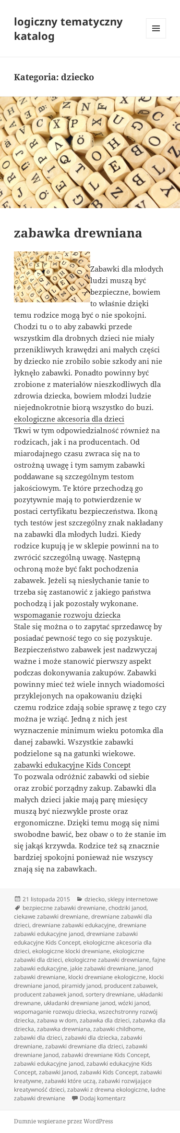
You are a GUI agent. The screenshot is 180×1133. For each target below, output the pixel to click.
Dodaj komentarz (103, 1098)
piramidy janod (81, 986)
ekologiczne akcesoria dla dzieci (69, 418)
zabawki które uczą (70, 1081)
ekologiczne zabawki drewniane (107, 960)
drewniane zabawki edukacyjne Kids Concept (76, 938)
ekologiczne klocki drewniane (71, 951)
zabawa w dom (57, 1020)
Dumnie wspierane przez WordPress (63, 1121)
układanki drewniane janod (79, 1003)
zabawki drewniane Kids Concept (105, 1055)
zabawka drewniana (78, 232)
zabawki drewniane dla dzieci (84, 1046)
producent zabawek (130, 986)
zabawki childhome (118, 1029)
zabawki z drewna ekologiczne (107, 1089)
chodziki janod (127, 908)
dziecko (94, 899)
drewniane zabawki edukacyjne (73, 925)
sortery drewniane (109, 994)
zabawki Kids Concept (108, 1072)
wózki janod (133, 1003)
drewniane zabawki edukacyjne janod (80, 929)
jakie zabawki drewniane (102, 968)
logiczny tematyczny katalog (68, 28)
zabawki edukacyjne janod (49, 1063)
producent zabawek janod (48, 994)
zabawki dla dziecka (91, 1037)
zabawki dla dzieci (38, 1037)
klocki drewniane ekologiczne (107, 977)
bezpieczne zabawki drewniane (64, 908)
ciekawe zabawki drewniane (51, 916)
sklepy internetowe (133, 899)
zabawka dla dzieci (105, 1020)
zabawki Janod (58, 1072)
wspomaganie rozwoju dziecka (67, 615)
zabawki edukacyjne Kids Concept (72, 765)
